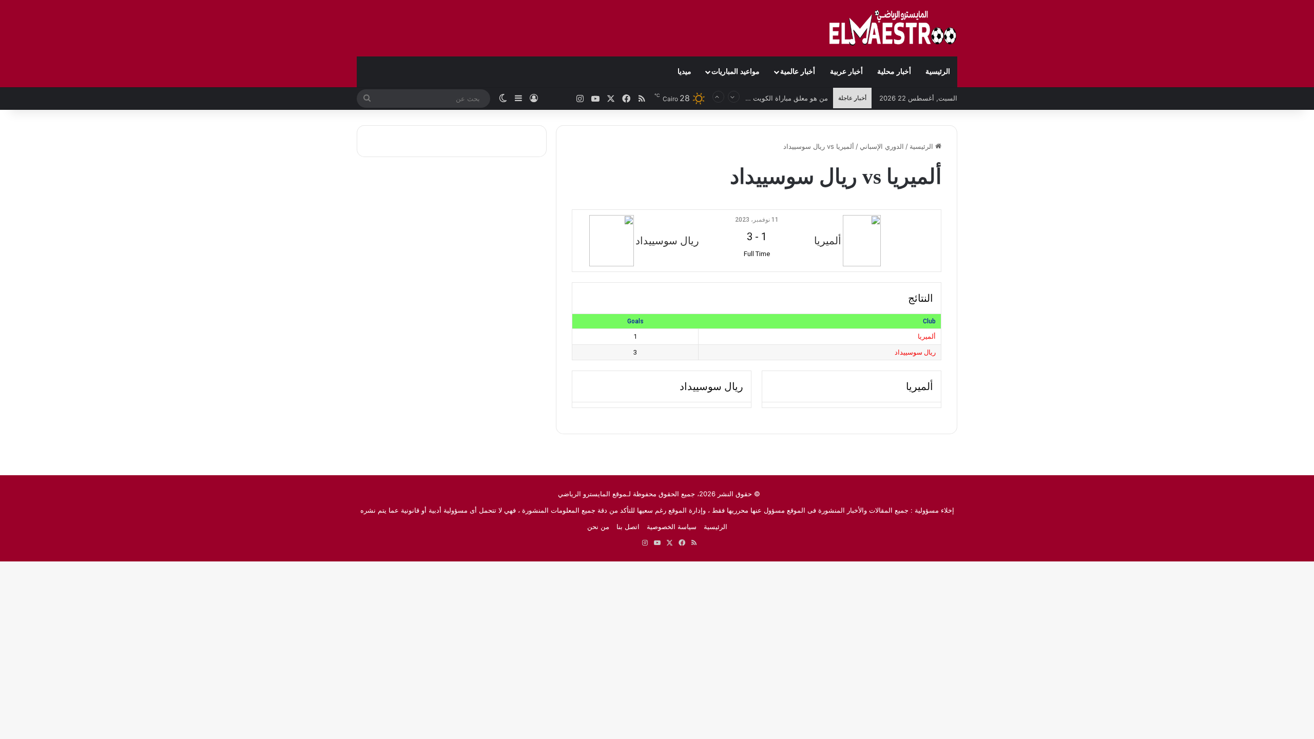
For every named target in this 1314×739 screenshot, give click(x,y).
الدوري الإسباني (882, 146)
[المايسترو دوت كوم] (893, 28)
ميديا (684, 71)
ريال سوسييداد (915, 352)
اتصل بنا (628, 526)
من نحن (598, 526)
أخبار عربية (846, 71)
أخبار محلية (894, 71)
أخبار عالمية (797, 71)
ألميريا (927, 336)
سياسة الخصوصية (672, 526)
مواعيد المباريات (735, 71)
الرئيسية (937, 71)
